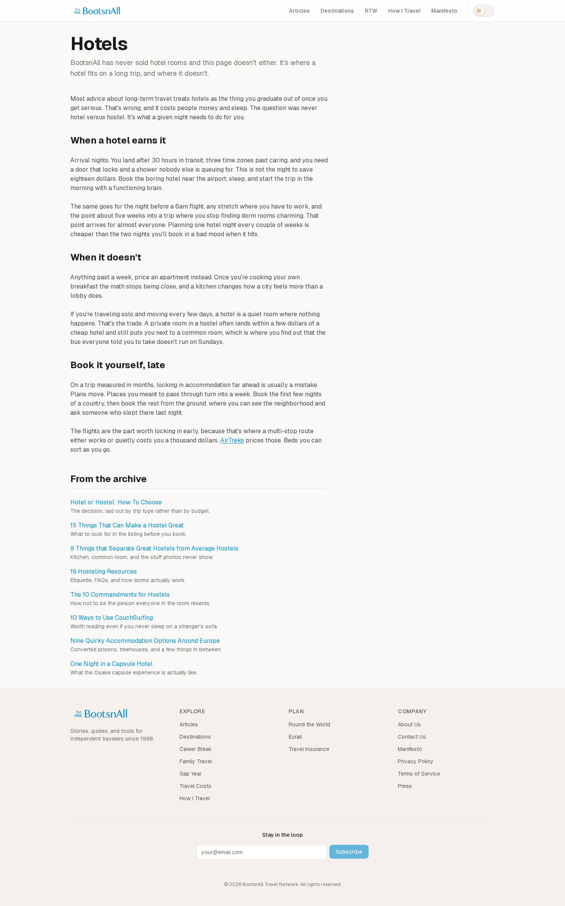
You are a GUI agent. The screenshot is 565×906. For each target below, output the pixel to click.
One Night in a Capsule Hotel (111, 664)
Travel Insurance (309, 749)
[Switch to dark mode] (484, 11)
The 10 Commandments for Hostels (120, 595)
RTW (371, 10)
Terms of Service (419, 773)
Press (405, 786)
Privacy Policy (416, 761)
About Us (409, 724)
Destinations (337, 10)
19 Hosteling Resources (103, 571)
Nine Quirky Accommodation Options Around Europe (145, 641)
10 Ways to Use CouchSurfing (111, 618)
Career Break (195, 749)
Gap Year (190, 773)
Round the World (309, 724)
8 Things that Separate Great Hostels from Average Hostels (154, 548)
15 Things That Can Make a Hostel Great (127, 525)
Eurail (295, 736)
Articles (299, 10)
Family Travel (195, 761)
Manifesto (444, 10)
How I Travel (404, 10)
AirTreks (232, 440)
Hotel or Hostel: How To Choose (116, 502)
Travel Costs (195, 786)
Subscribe (349, 851)
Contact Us (412, 736)
